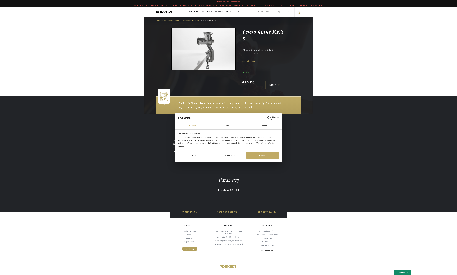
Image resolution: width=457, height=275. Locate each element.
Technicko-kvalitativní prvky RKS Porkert (228, 232)
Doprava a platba (267, 238)
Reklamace (267, 242)
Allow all (262, 155)
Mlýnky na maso (196, 12)
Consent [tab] (192, 126)
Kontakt (269, 12)
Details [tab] (228, 126)
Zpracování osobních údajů (267, 234)
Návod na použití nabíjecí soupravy (228, 240)
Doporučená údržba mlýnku (228, 237)
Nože (209, 12)
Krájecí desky (233, 12)
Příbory (219, 12)
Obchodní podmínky (267, 231)
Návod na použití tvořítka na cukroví (228, 244)
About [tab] (264, 126)
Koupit (273, 85)
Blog (278, 12)
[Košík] (298, 11)
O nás (260, 12)
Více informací (248, 61)
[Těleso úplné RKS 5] (203, 49)
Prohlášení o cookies (267, 245)
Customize (227, 155)
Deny (194, 155)
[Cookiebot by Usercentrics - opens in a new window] (269, 118)
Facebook (190, 249)
